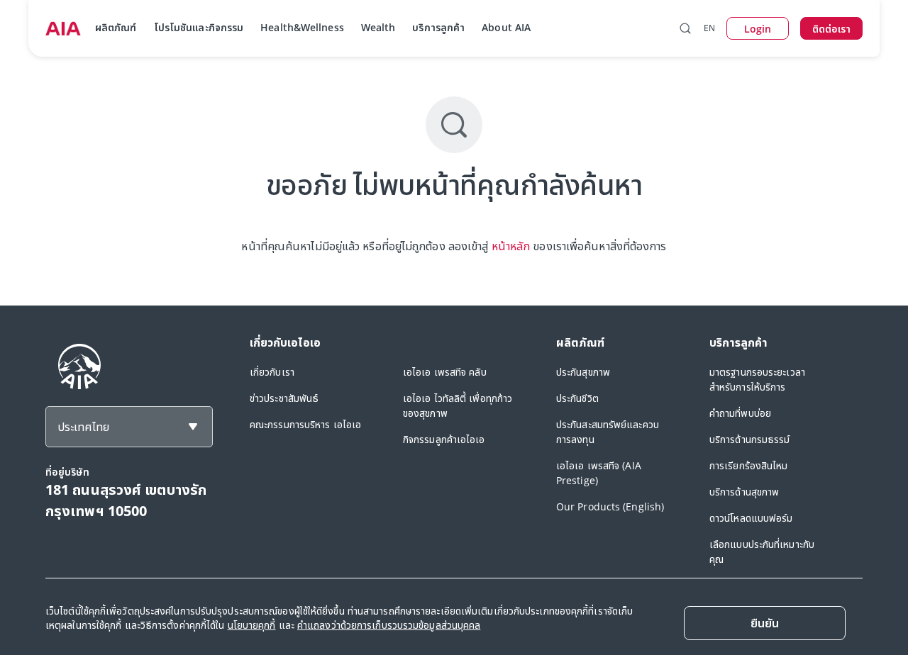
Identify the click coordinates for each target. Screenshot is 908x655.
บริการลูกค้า (438, 27)
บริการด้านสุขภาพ (744, 491)
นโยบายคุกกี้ (252, 625)
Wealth (378, 27)
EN (709, 28)
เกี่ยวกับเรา (272, 372)
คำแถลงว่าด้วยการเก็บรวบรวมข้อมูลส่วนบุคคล (388, 625)
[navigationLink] (63, 28)
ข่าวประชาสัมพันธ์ (284, 398)
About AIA (506, 27)
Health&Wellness (302, 27)
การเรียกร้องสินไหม (748, 465)
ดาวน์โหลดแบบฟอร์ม (751, 518)
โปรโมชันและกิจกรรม (199, 27)
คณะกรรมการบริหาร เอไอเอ (305, 424)
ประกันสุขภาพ (583, 372)
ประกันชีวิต (577, 398)
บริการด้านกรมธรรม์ (749, 439)
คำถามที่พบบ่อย (740, 413)
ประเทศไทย (83, 427)
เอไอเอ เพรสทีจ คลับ (445, 372)
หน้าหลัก (511, 246)
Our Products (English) (610, 506)
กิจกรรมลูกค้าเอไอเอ (444, 439)
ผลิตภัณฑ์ (116, 27)
